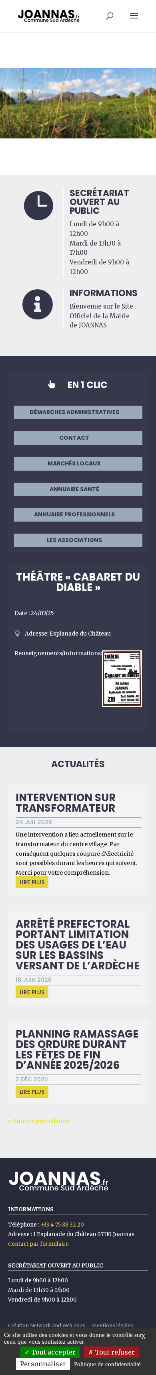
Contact (74, 438)
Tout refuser (114, 1352)
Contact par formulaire (38, 1244)
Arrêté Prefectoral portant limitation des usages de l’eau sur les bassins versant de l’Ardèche (78, 945)
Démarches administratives (74, 412)
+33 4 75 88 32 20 (62, 1224)
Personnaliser (43, 1364)
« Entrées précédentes (39, 1121)
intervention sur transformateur (66, 802)
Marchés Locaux (74, 463)
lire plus (32, 882)
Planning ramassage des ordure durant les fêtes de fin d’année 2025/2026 (77, 1049)
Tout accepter (53, 1352)
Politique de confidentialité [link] (107, 1364)
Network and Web (51, 1325)
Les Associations (74, 540)
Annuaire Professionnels (74, 514)
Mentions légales (112, 1325)
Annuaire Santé (74, 489)
